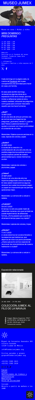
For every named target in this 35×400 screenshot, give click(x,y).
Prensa (4, 372)
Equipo (4, 370)
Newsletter (6, 378)
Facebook (13, 81)
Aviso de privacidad (10, 381)
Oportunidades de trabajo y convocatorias (14, 375)
